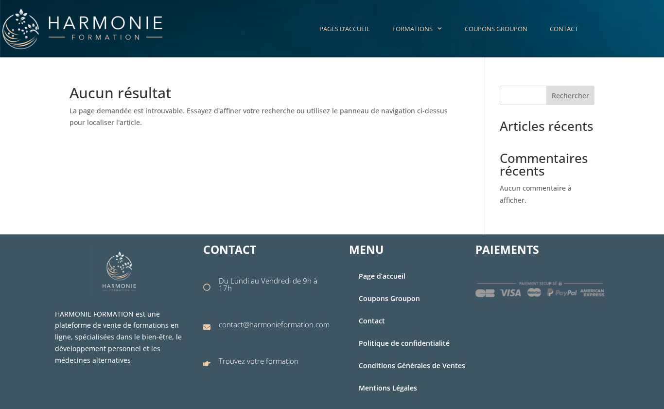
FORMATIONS (412, 28)
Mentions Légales (388, 387)
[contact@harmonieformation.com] (206, 327)
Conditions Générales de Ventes (412, 365)
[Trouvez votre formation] (206, 363)
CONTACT (564, 28)
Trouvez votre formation (258, 361)
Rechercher (570, 95)
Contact (372, 320)
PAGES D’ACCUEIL (344, 28)
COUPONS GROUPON (496, 28)
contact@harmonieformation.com (274, 324)
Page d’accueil (382, 276)
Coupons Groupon (389, 298)
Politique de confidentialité (404, 343)
